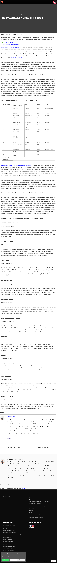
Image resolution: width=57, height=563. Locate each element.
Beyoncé (5, 355)
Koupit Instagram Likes (8, 528)
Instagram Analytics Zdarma (35, 503)
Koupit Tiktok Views (7, 539)
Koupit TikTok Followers (8, 536)
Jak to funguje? (32, 505)
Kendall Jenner (8, 397)
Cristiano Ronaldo (9, 223)
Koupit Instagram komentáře (9, 525)
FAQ (30, 499)
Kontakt (31, 510)
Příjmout (5, 559)
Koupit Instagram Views (8, 544)
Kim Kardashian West (10, 318)
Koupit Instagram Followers (9, 527)
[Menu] (54, 2)
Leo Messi (5, 337)
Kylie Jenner (6, 281)
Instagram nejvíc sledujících (8, 165)
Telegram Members (7, 548)
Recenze (31, 515)
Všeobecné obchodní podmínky (36, 517)
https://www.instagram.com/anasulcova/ (11, 44)
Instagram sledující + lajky (9, 530)
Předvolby (21, 559)
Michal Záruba (11, 416)
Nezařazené (24, 15)
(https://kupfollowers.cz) (18, 459)
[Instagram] (49, 561)
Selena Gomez (7, 300)
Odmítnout (13, 559)
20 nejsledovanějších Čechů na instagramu (21, 57)
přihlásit (23, 488)
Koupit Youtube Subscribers (9, 550)
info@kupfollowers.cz (9, 496)
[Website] (10, 438)
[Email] (8, 438)
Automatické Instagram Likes (9, 532)
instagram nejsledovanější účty (23, 165)
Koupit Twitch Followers (8, 552)
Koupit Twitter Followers (8, 543)
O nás (30, 512)
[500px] (44, 561)
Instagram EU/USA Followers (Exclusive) (12, 534)
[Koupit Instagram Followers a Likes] (2, 2)
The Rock (5, 260)
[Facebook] (48, 561)
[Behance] (46, 561)
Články (30, 498)
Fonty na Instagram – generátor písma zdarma (39, 501)
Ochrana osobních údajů (34, 514)
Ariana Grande (7, 242)
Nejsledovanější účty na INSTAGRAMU (10, 47)
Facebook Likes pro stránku (9, 546)
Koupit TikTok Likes (7, 537)
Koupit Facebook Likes (8, 541)
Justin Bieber (7, 376)
